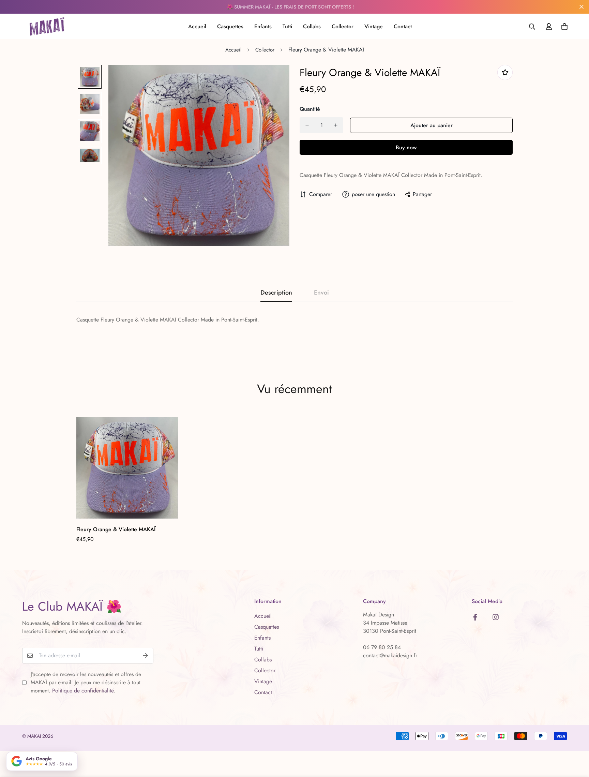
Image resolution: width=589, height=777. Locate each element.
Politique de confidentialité (83, 690)
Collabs (312, 26)
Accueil (197, 26)
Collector (342, 26)
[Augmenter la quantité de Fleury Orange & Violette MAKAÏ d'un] (335, 125)
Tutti (287, 26)
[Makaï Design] (47, 26)
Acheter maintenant (406, 147)
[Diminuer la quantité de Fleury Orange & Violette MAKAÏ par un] (307, 125)
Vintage (373, 26)
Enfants (263, 26)
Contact (403, 26)
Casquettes (230, 26)
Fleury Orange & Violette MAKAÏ (115, 529)
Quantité (310, 109)
